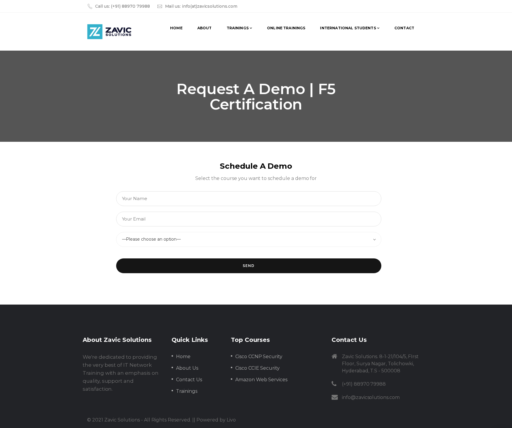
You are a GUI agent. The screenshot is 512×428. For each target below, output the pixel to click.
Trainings (186, 391)
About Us (187, 368)
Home (183, 356)
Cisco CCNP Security (258, 356)
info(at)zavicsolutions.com (209, 6)
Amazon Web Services (261, 379)
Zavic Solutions (122, 420)
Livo (231, 420)
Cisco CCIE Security (257, 368)
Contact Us (189, 379)
